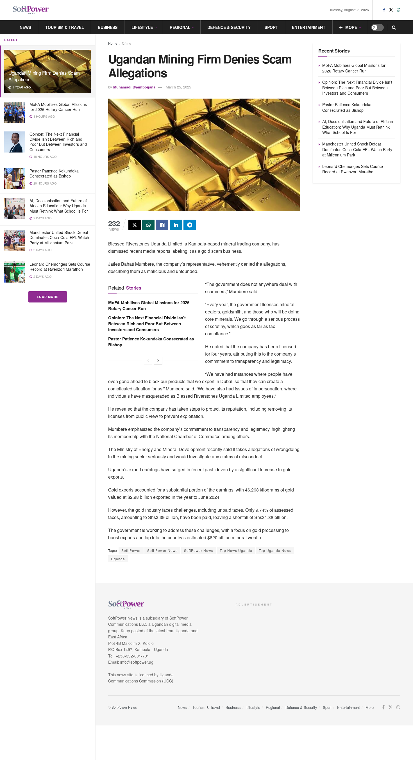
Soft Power (131, 550)
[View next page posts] (158, 361)
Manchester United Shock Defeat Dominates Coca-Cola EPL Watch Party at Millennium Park (59, 237)
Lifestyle (142, 27)
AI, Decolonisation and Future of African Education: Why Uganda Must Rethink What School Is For (59, 205)
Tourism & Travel (64, 27)
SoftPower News (198, 550)
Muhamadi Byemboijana (134, 87)
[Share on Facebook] (162, 225)
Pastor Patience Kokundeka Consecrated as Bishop (54, 173)
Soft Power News (162, 550)
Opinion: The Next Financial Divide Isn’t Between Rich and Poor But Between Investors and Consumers (58, 141)
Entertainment (308, 27)
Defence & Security (229, 27)
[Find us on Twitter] (391, 10)
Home (112, 43)
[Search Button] (394, 27)
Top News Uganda (236, 550)
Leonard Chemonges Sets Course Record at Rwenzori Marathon (60, 266)
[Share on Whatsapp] (148, 225)
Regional (180, 27)
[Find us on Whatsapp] (398, 10)
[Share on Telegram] (189, 225)
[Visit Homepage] (31, 10)
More (351, 27)
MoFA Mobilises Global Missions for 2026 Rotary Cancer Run (58, 106)
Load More (47, 297)
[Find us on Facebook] (384, 10)
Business (107, 27)
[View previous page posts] (148, 361)
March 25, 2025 (178, 87)
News (25, 27)
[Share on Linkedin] (176, 225)
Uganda (118, 558)
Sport (271, 27)
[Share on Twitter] (134, 225)
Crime (126, 43)
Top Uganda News (275, 550)
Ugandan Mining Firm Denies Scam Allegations (44, 76)
